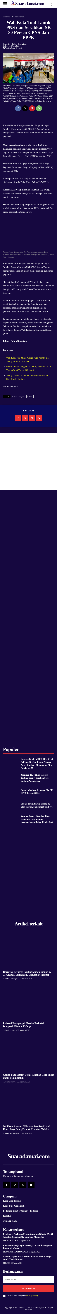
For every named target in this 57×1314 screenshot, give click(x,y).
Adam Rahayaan (18, 397)
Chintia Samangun (10, 979)
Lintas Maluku (10, 1241)
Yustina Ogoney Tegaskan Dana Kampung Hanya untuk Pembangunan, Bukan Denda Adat (37, 819)
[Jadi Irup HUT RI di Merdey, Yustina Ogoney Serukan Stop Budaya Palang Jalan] (10, 778)
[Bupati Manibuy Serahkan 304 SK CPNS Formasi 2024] (10, 791)
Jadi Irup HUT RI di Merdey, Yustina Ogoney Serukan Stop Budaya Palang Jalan (35, 778)
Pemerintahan (18, 16)
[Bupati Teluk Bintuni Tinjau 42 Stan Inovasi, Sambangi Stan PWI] (10, 805)
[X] (25, 108)
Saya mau (27, 1288)
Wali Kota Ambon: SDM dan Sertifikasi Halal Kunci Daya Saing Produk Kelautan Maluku (26, 1127)
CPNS (30, 397)
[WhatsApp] (39, 108)
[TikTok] (14, 1185)
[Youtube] (31, 1185)
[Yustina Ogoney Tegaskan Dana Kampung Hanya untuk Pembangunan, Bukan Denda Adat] (10, 819)
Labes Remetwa (19, 44)
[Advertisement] (28, 461)
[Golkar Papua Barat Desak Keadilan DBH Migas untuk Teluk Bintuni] (28, 1053)
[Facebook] (18, 108)
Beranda (6, 16)
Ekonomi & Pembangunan (15, 1252)
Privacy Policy (32, 1295)
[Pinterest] (32, 108)
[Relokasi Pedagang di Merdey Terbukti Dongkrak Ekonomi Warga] (28, 1002)
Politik (6, 1263)
